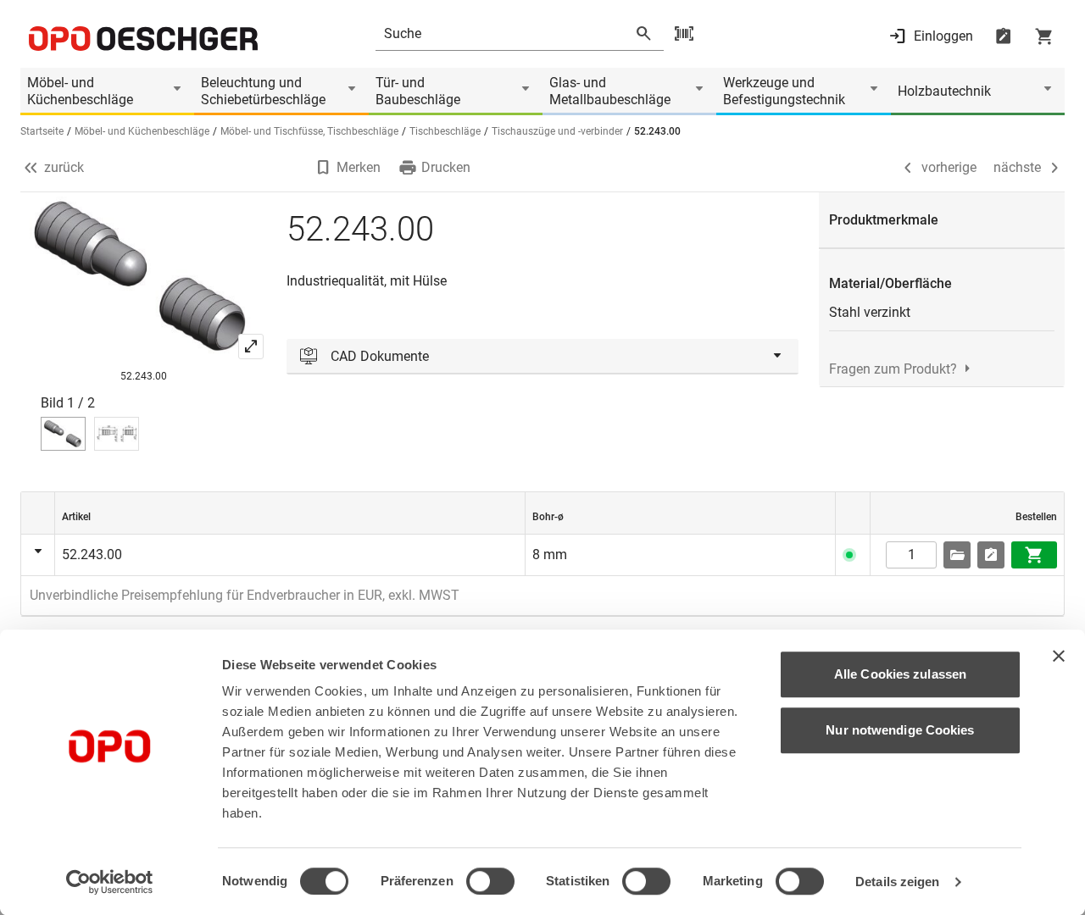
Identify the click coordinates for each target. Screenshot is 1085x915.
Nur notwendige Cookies (900, 730)
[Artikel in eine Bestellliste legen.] (990, 554)
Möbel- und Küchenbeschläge (80, 91)
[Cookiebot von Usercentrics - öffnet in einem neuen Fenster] (110, 882)
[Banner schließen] (1059, 656)
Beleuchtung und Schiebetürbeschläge (263, 91)
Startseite (42, 131)
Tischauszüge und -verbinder (557, 131)
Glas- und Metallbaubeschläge (609, 91)
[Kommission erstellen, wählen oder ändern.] (957, 554)
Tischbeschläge (445, 131)
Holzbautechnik (944, 91)
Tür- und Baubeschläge (418, 91)
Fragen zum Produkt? (893, 369)
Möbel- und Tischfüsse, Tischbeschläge (309, 131)
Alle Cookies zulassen (900, 674)
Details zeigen (897, 881)
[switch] (490, 881)
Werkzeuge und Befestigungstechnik (784, 91)
